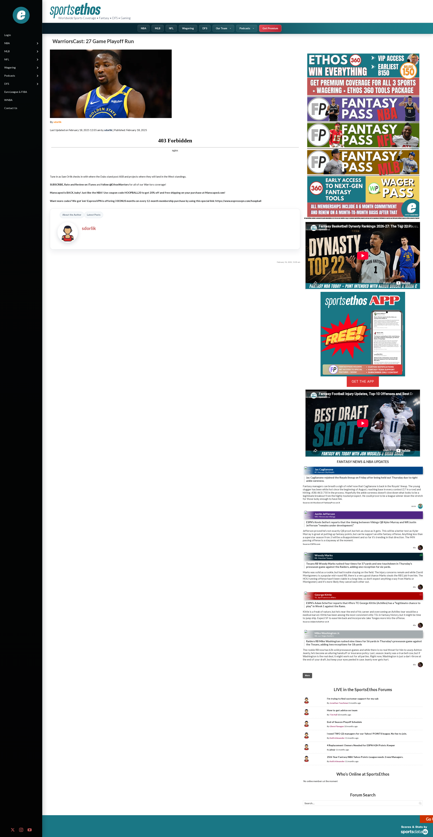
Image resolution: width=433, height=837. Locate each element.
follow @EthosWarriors (115, 184)
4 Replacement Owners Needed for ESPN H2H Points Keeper (361, 745)
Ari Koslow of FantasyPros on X (325, 502)
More (307, 675)
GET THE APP (363, 381)
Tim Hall (333, 714)
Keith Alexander (337, 738)
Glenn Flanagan (337, 726)
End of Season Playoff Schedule (344, 721)
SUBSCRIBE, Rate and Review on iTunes (73, 184)
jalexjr (332, 749)
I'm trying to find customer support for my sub (352, 698)
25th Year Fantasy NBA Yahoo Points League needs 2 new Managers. (365, 756)
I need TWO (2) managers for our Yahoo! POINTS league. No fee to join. (367, 733)
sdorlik (57, 121)
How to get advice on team (342, 710)
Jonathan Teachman (339, 703)
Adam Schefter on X (319, 621)
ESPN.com (315, 544)
